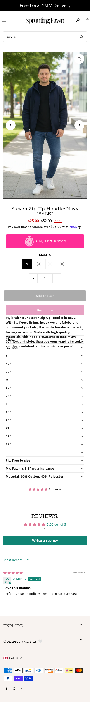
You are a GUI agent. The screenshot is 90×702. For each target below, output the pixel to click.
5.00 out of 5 (56, 524)
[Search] (81, 36)
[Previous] (11, 125)
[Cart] (87, 20)
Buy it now (45, 310)
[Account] (78, 20)
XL (62, 264)
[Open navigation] (10, 20)
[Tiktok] (22, 689)
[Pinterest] (14, 689)
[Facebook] (6, 689)
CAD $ (13, 658)
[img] (13, 573)
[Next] (79, 125)
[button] (39, 489)
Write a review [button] (45, 540)
